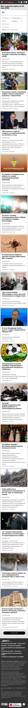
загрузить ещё (14, 633)
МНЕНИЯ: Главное (7, 550)
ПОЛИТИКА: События (8, 151)
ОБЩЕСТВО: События (8, 69)
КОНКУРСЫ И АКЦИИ (8, 305)
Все (3, 12)
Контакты (17, 651)
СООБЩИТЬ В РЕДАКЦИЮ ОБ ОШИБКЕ (12, 656)
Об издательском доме (8, 643)
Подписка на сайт (7, 651)
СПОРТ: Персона (7, 380)
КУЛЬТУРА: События (8, 466)
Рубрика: (4, 21)
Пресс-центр (22, 643)
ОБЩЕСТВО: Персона (8, 421)
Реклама (4, 645)
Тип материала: (5, 18)
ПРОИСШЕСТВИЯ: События (10, 108)
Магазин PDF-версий (14, 645)
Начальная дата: (5, 24)
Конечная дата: (5, 27)
